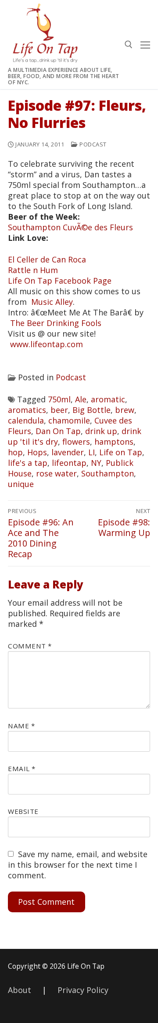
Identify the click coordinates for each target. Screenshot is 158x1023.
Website (23, 811)
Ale (80, 399)
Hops (37, 452)
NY (96, 462)
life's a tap (27, 462)
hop (15, 452)
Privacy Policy (82, 990)
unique (21, 484)
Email (22, 768)
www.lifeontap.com (46, 344)
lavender (67, 452)
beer (59, 410)
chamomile (69, 420)
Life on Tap (120, 452)
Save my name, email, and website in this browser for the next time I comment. (77, 865)
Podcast (92, 144)
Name (21, 725)
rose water (56, 473)
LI (91, 452)
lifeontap (69, 462)
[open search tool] (129, 45)
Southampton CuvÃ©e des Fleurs (70, 227)
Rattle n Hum (33, 270)
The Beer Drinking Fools (55, 323)
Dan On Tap (58, 431)
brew (124, 410)
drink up (101, 431)
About (19, 990)
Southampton (107, 473)
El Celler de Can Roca (47, 259)
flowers (76, 441)
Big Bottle (91, 410)
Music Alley (52, 301)
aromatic (108, 399)
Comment (30, 645)
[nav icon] (145, 44)
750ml (59, 399)
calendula (26, 420)
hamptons (113, 441)
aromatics (27, 410)
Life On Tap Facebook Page (59, 280)
